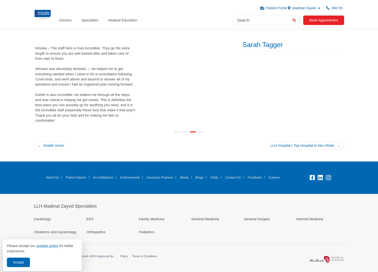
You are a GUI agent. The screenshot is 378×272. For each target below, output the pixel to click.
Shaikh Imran (53, 146)
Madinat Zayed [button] (304, 8)
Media (184, 177)
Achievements (130, 177)
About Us (52, 177)
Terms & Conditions (144, 256)
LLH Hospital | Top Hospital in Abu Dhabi (302, 146)
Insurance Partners (160, 177)
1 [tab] (177, 131)
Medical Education (122, 20)
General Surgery (257, 219)
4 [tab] (201, 131)
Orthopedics (96, 232)
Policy (124, 256)
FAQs (214, 177)
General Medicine (205, 219)
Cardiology (42, 219)
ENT (90, 219)
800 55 (337, 8)
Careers (274, 177)
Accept (18, 262)
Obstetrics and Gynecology (55, 232)
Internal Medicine (309, 219)
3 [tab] (193, 131)
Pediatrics (146, 232)
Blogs (199, 177)
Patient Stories (76, 177)
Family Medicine (151, 219)
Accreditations (103, 177)
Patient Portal (276, 8)
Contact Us (233, 177)
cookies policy (47, 246)
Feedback (255, 177)
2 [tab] (185, 131)
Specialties (89, 20)
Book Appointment (323, 20)
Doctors (65, 20)
